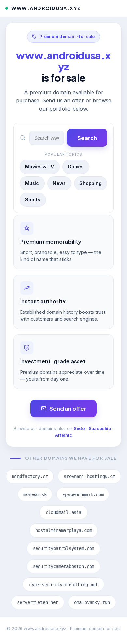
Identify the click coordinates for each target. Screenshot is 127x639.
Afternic (63, 435)
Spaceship (100, 428)
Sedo (79, 428)
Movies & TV (39, 166)
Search (87, 137)
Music (32, 183)
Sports (32, 199)
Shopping (90, 183)
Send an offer (67, 408)
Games (76, 166)
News (59, 183)
